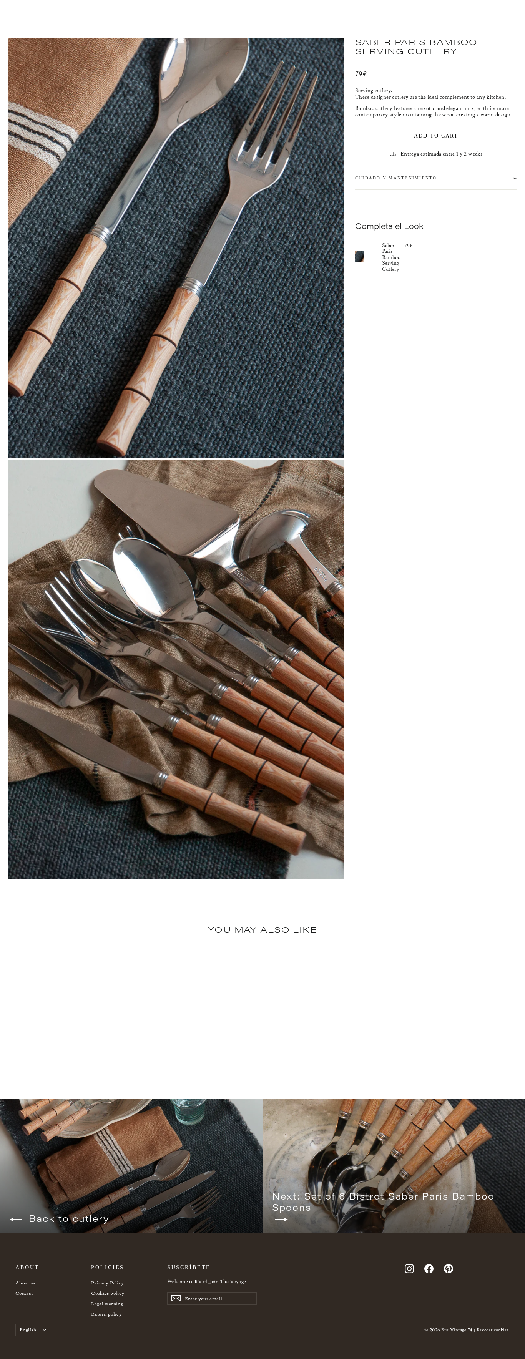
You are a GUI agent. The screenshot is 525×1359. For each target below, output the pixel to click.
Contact (24, 1293)
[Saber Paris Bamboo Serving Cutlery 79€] (368, 256)
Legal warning (107, 1303)
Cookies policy (107, 1293)
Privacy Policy (107, 1283)
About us (25, 1283)
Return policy (106, 1314)
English (28, 1329)
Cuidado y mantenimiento (396, 178)
